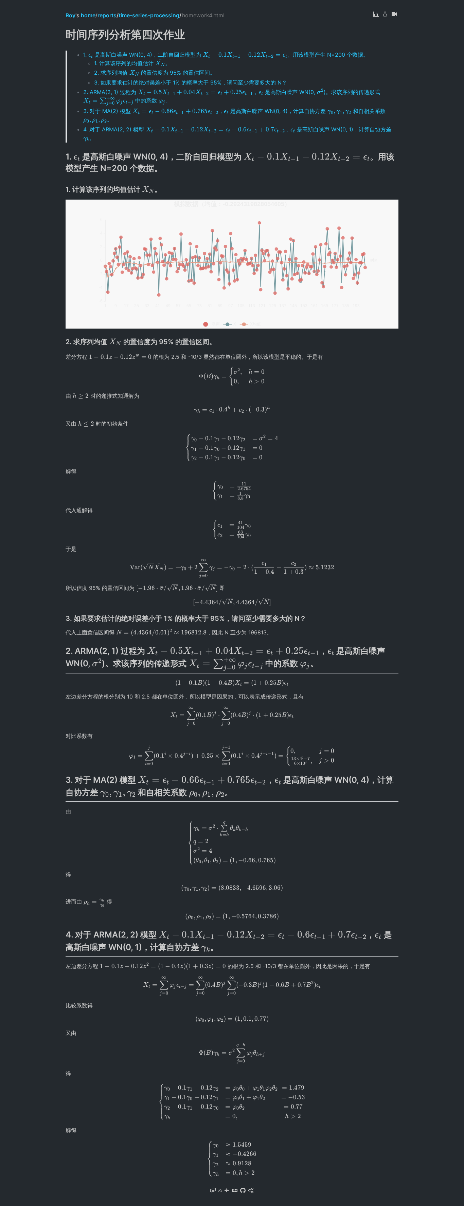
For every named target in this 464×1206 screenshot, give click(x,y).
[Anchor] (166, 167)
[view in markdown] (235, 1191)
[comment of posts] (213, 1191)
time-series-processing (149, 15)
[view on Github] (243, 1191)
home (88, 15)
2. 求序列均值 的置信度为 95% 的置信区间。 (154, 72)
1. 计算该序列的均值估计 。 (132, 63)
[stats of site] (227, 1191)
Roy (70, 15)
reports (107, 15)
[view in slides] (394, 15)
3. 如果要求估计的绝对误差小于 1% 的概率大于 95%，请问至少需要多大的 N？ (190, 82)
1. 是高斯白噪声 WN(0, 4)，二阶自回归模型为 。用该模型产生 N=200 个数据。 (226, 54)
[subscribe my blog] (220, 1191)
